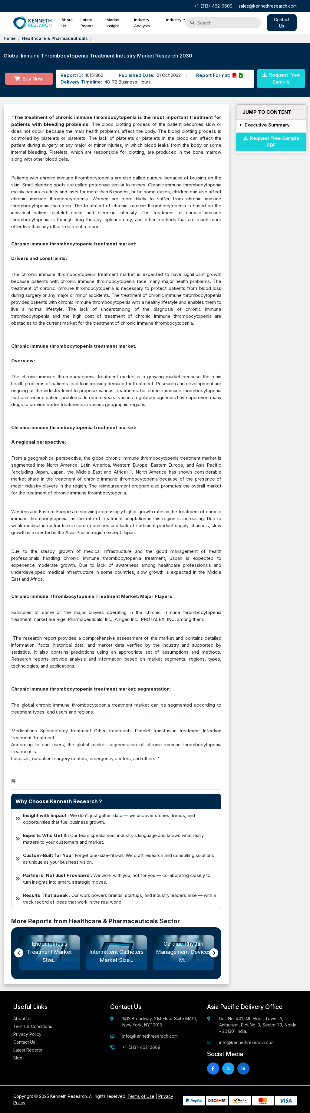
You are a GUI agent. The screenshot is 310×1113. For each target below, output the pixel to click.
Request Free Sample (284, 78)
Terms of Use (140, 1096)
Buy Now (32, 79)
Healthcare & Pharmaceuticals (55, 38)
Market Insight (113, 22)
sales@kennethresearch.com (268, 5)
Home (10, 38)
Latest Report (87, 22)
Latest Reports (27, 1049)
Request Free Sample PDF (273, 141)
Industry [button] (174, 19)
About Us (67, 22)
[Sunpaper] (32, 22)
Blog (17, 1057)
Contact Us (24, 1042)
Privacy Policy (27, 1034)
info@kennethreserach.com (150, 1036)
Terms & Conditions (32, 1026)
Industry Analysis (142, 22)
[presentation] (18, 952)
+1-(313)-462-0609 (213, 5)
